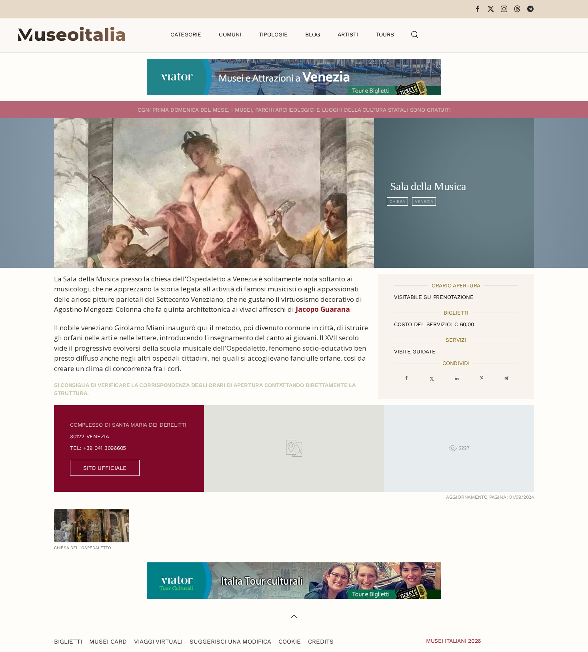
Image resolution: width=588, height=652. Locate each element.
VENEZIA (424, 201)
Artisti (348, 34)
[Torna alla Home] (71, 34)
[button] (415, 34)
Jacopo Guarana (323, 309)
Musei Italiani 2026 (453, 641)
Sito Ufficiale (104, 468)
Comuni (230, 34)
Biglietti (68, 641)
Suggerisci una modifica (230, 641)
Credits (321, 641)
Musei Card (108, 641)
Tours (385, 34)
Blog (312, 34)
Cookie (289, 641)
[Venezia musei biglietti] (294, 76)
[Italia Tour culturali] (294, 579)
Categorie (185, 34)
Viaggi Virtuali (158, 641)
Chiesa (397, 201)
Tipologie (273, 34)
